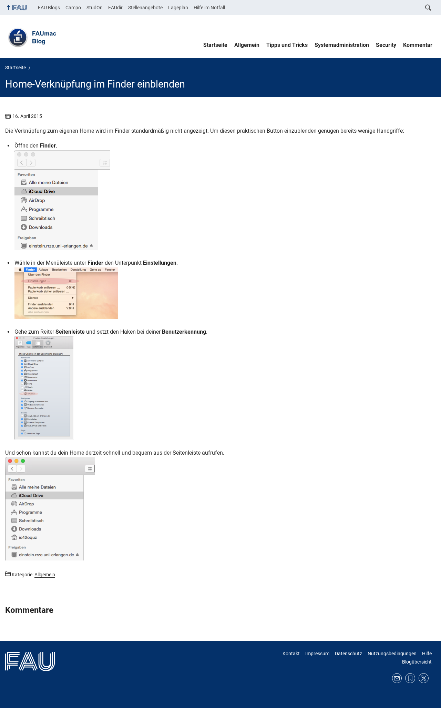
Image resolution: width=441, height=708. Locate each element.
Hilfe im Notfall (209, 7)
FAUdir (115, 7)
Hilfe (427, 653)
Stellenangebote (145, 7)
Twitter (424, 678)
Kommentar (417, 45)
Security (386, 45)
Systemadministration (342, 45)
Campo (73, 7)
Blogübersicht (417, 662)
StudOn (94, 7)
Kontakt (291, 653)
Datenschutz (348, 653)
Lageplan (178, 7)
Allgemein (246, 45)
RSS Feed (410, 678)
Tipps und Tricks (287, 45)
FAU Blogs (49, 7)
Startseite (215, 45)
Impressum (317, 653)
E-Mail (397, 678)
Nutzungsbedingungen (392, 653)
